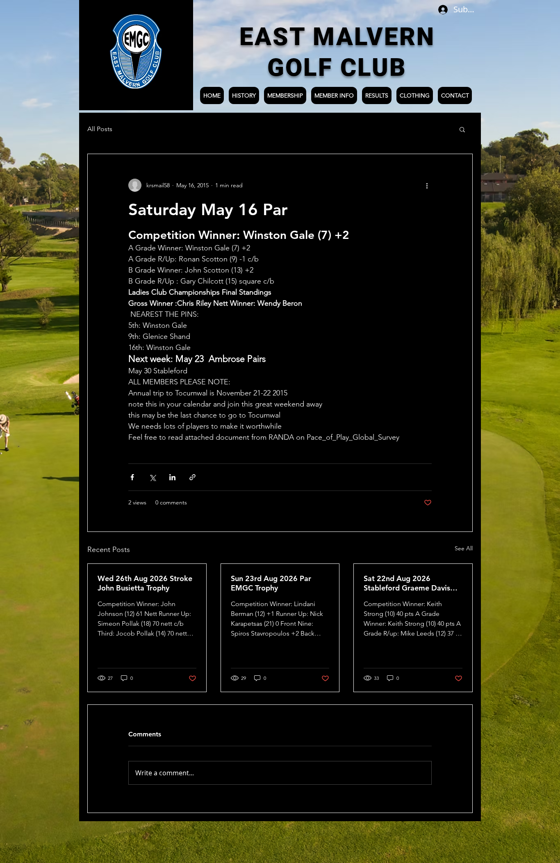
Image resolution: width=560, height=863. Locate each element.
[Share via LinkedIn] (172, 477)
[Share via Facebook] (132, 477)
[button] (462, 129)
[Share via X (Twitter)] (152, 477)
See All (464, 548)
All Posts (99, 129)
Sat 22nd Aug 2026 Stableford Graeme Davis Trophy (407, 583)
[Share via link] (192, 477)
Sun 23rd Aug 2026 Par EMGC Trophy (271, 583)
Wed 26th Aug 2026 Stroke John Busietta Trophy (145, 583)
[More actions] (427, 185)
